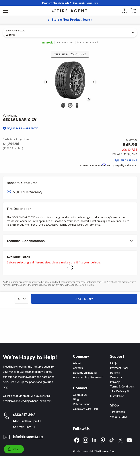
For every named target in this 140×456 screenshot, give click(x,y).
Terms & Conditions (122, 386)
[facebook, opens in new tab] (77, 439)
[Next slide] (94, 82)
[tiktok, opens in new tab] (112, 439)
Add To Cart (84, 299)
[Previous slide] (46, 82)
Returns (115, 372)
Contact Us (80, 394)
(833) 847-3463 (24, 415)
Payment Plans (119, 367)
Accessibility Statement (88, 377)
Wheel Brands (119, 416)
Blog (76, 399)
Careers (78, 367)
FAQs (113, 363)
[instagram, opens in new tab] (85, 439)
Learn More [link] (92, 3)
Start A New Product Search (72, 20)
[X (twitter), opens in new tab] (120, 439)
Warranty (116, 377)
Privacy (115, 381)
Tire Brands (117, 411)
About (77, 363)
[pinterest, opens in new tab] (103, 439)
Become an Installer (85, 372)
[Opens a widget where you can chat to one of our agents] (14, 449)
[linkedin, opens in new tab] (94, 439)
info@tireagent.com (28, 437)
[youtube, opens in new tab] (129, 439)
